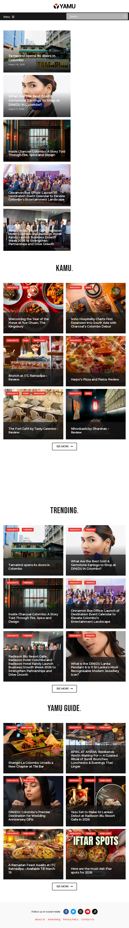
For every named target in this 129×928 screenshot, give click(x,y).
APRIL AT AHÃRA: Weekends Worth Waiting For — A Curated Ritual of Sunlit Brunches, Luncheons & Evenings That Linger (94, 759)
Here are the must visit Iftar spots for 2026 (91, 870)
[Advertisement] (64, 475)
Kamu (26, 287)
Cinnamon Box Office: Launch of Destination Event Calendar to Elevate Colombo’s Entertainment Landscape (36, 196)
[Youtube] (87, 911)
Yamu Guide (39, 340)
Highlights (12, 287)
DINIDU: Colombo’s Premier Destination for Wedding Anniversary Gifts (29, 815)
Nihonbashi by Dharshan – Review (90, 430)
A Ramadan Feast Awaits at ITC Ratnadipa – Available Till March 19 (32, 868)
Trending (27, 530)
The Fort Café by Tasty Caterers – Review (33, 430)
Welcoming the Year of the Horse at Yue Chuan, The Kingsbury (28, 322)
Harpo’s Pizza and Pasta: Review (95, 379)
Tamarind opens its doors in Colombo (29, 567)
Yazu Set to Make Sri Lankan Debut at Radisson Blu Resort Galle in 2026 (93, 815)
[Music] (95, 911)
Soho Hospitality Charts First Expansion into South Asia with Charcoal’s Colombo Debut (93, 322)
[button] (64, 446)
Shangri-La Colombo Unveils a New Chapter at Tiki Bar (30, 764)
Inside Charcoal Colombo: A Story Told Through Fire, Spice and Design (36, 153)
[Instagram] (80, 911)
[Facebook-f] (66, 911)
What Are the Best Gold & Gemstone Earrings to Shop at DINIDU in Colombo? (34, 100)
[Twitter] (73, 911)
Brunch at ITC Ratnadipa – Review (27, 377)
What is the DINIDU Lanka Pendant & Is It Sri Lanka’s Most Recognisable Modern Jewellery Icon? (95, 669)
